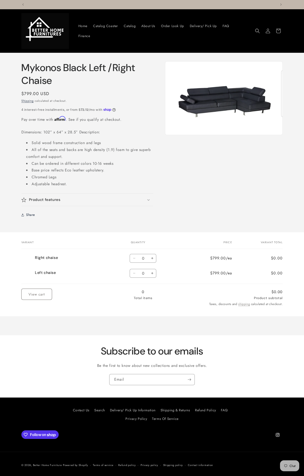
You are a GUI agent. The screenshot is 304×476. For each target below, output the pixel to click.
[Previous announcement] (23, 4)
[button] (257, 31)
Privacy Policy (136, 418)
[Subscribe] (189, 379)
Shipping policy (173, 465)
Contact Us (81, 410)
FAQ (224, 410)
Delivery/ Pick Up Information (133, 410)
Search (99, 410)
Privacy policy (149, 465)
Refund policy (127, 465)
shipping (244, 303)
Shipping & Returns (175, 410)
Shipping (27, 101)
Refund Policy (205, 410)
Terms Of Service (165, 418)
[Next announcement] (281, 4)
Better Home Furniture (47, 465)
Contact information (200, 465)
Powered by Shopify (75, 465)
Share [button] (30, 214)
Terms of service (103, 465)
